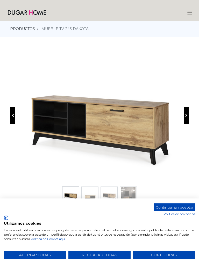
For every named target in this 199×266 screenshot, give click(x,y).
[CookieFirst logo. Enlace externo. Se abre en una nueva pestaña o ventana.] (6, 218)
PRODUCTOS (22, 28)
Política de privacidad (179, 214)
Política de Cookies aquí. (48, 239)
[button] (12, 115)
